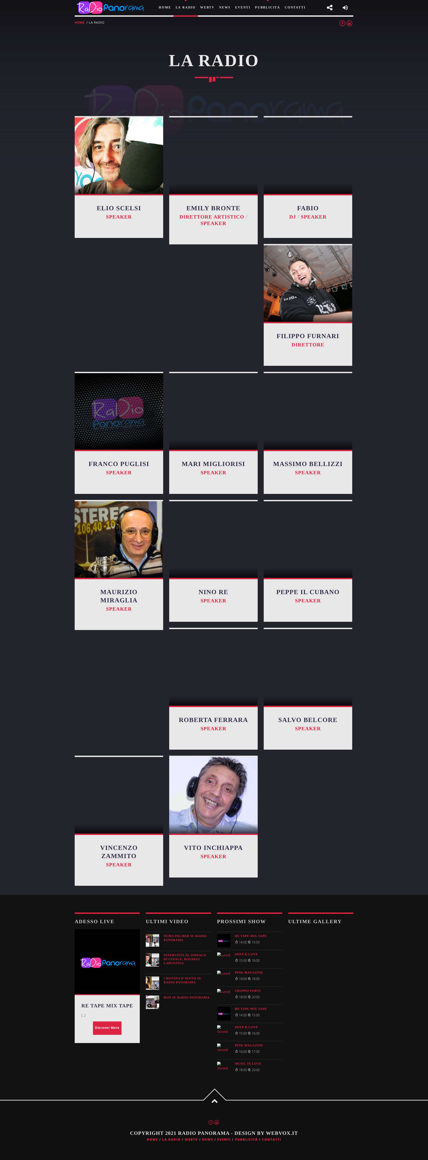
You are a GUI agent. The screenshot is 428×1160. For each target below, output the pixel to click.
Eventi (224, 1139)
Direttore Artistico (211, 217)
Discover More (107, 1027)
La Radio (171, 1139)
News (207, 1139)
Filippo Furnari (308, 336)
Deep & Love (246, 954)
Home (80, 22)
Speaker (119, 217)
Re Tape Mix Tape (251, 936)
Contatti (271, 1139)
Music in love (248, 1064)
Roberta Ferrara (213, 720)
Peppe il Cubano (308, 592)
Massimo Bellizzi (308, 464)
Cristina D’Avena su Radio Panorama (183, 980)
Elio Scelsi (119, 208)
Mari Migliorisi (213, 464)
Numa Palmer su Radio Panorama (185, 938)
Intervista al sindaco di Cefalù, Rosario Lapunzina (185, 959)
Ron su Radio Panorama (186, 997)
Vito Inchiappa (213, 847)
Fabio (308, 208)
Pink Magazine (249, 972)
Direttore (308, 345)
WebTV (191, 1139)
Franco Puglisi (119, 464)
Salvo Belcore (308, 720)
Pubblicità (246, 1139)
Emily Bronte (213, 208)
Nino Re (213, 592)
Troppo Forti (248, 991)
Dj (292, 217)
